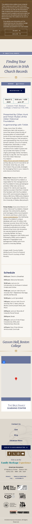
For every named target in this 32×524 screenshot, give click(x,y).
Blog (16, 435)
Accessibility (19, 478)
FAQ (11, 478)
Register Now (14, 90)
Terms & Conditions (20, 476)
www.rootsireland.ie (10, 217)
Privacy (8, 476)
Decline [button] (15, 34)
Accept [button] (15, 30)
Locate (4, 362)
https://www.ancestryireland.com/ (16, 161)
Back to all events (12, 53)
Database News (16, 441)
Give (16, 430)
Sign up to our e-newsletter (14, 447)
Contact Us (16, 424)
